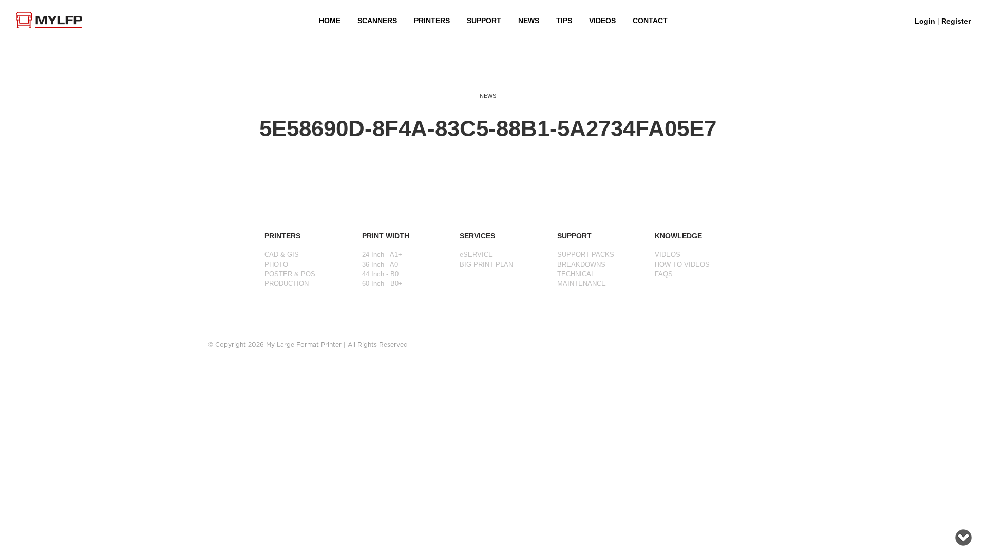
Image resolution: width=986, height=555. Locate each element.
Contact (650, 20)
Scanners (377, 20)
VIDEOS (602, 20)
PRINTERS (432, 20)
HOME (329, 20)
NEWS (528, 20)
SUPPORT (484, 20)
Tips (564, 20)
